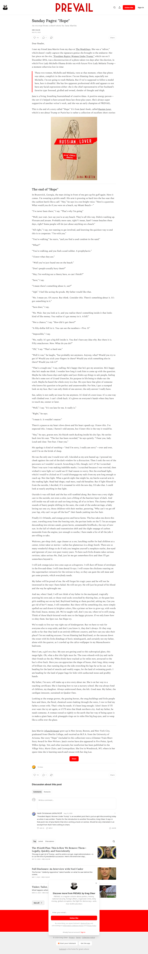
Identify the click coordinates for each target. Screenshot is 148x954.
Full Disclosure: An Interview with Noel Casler (57, 869)
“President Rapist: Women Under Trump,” (73, 56)
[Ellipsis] (115, 813)
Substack (62, 949)
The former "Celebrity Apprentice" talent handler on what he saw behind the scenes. (62, 873)
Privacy (72, 937)
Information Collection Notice (73, 926)
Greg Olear (36, 30)
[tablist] (42, 792)
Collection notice (88, 937)
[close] (96, 883)
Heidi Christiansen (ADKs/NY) (48, 813)
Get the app (85, 943)
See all (36, 903)
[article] (74, 855)
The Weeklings (83, 49)
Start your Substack (68, 943)
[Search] (114, 7)
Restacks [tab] (47, 792)
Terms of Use (85, 923)
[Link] (29, 189)
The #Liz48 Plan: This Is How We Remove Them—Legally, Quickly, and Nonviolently (59, 849)
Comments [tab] (37, 792)
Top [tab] (34, 841)
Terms (78, 937)
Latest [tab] (40, 841)
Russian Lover (104, 109)
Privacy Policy (91, 926)
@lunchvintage (52, 731)
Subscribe (129, 7)
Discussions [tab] (49, 841)
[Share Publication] (119, 7)
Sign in (141, 7)
